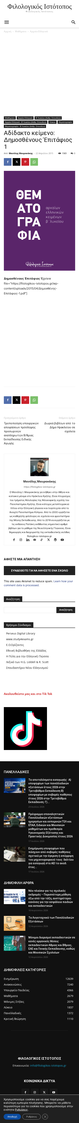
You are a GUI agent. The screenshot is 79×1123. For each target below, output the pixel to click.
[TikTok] (43, 540)
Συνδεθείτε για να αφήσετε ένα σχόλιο (39, 570)
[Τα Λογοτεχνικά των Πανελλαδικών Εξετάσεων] (14, 923)
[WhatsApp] (34, 162)
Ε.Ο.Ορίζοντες (15, 645)
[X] (16, 162)
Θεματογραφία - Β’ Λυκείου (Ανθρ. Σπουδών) (25, 126)
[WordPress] (57, 540)
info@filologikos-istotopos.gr (48, 1065)
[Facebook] (8, 162)
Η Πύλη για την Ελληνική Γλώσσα (27, 656)
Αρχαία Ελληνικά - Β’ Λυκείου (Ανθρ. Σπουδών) (25, 122)
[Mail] (36, 540)
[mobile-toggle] (6, 22)
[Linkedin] (29, 540)
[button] (73, 22)
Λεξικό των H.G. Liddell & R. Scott (27, 662)
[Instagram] (22, 540)
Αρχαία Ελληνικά (39, 31)
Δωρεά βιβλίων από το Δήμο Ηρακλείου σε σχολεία (59, 427)
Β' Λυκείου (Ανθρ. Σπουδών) (48, 118)
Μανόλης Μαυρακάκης (21, 153)
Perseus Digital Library (20, 633)
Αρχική (7, 31)
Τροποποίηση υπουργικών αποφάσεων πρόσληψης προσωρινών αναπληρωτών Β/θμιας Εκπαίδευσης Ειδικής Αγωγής (21, 433)
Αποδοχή (12, 1116)
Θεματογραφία (65, 122)
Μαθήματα (20, 31)
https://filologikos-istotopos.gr (39, 487)
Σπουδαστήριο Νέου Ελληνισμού (27, 668)
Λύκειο (52, 122)
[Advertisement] (39, 75)
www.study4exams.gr (20, 639)
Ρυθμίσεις (21, 1109)
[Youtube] (64, 540)
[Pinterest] (25, 162)
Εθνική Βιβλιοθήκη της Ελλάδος (26, 650)
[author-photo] (39, 476)
